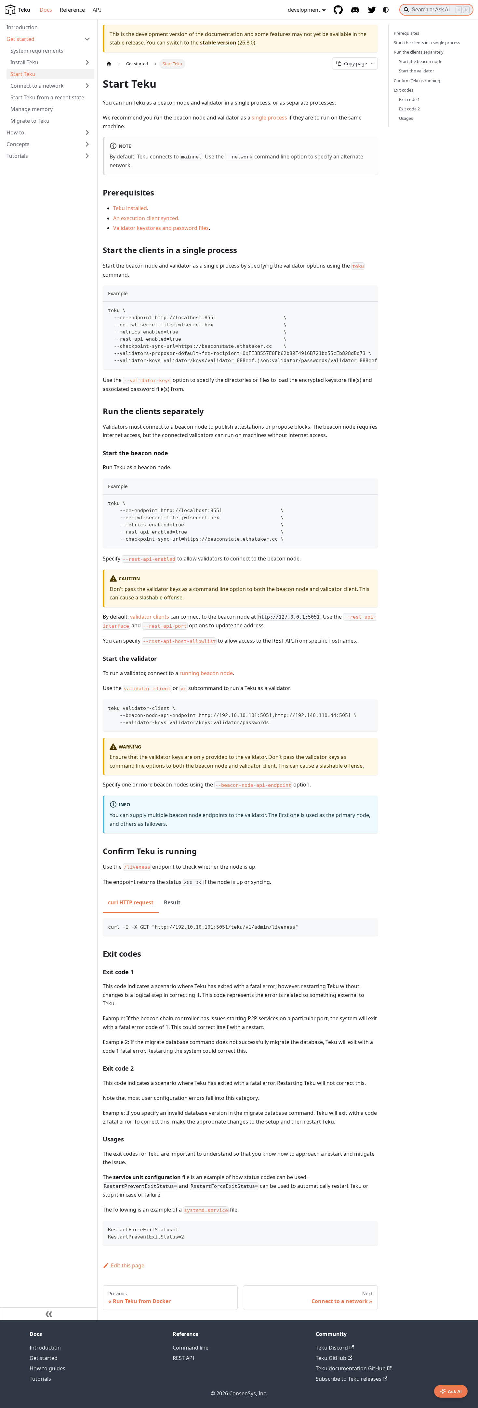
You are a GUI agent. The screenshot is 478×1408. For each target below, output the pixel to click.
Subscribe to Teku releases (348, 1378)
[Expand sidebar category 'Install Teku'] (87, 62)
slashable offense (160, 597)
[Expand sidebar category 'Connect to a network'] (87, 86)
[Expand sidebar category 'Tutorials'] (87, 156)
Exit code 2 (409, 109)
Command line (190, 1347)
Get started (44, 1358)
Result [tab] (172, 902)
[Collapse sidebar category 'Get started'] (87, 39)
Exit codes (403, 90)
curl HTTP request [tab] (130, 902)
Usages (406, 118)
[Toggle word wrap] (358, 309)
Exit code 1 (409, 99)
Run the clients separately (419, 52)
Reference (72, 9)
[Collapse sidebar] (49, 1313)
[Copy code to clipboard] (370, 309)
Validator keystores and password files (161, 228)
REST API (183, 1358)
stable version (218, 42)
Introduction (45, 1347)
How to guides (47, 1368)
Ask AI (455, 1391)
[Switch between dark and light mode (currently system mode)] (385, 10)
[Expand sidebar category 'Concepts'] (87, 144)
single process (269, 117)
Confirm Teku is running (417, 80)
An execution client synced (145, 218)
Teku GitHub (331, 1358)
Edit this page (127, 1265)
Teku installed (130, 208)
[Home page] (109, 64)
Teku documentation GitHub (351, 1368)
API (97, 9)
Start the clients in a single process (427, 42)
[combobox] (436, 10)
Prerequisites (406, 33)
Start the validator (416, 71)
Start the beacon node (420, 61)
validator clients (149, 616)
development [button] (304, 9)
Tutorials (40, 1378)
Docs (46, 9)
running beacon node (206, 673)
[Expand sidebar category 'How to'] (87, 132)
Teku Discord (332, 1347)
